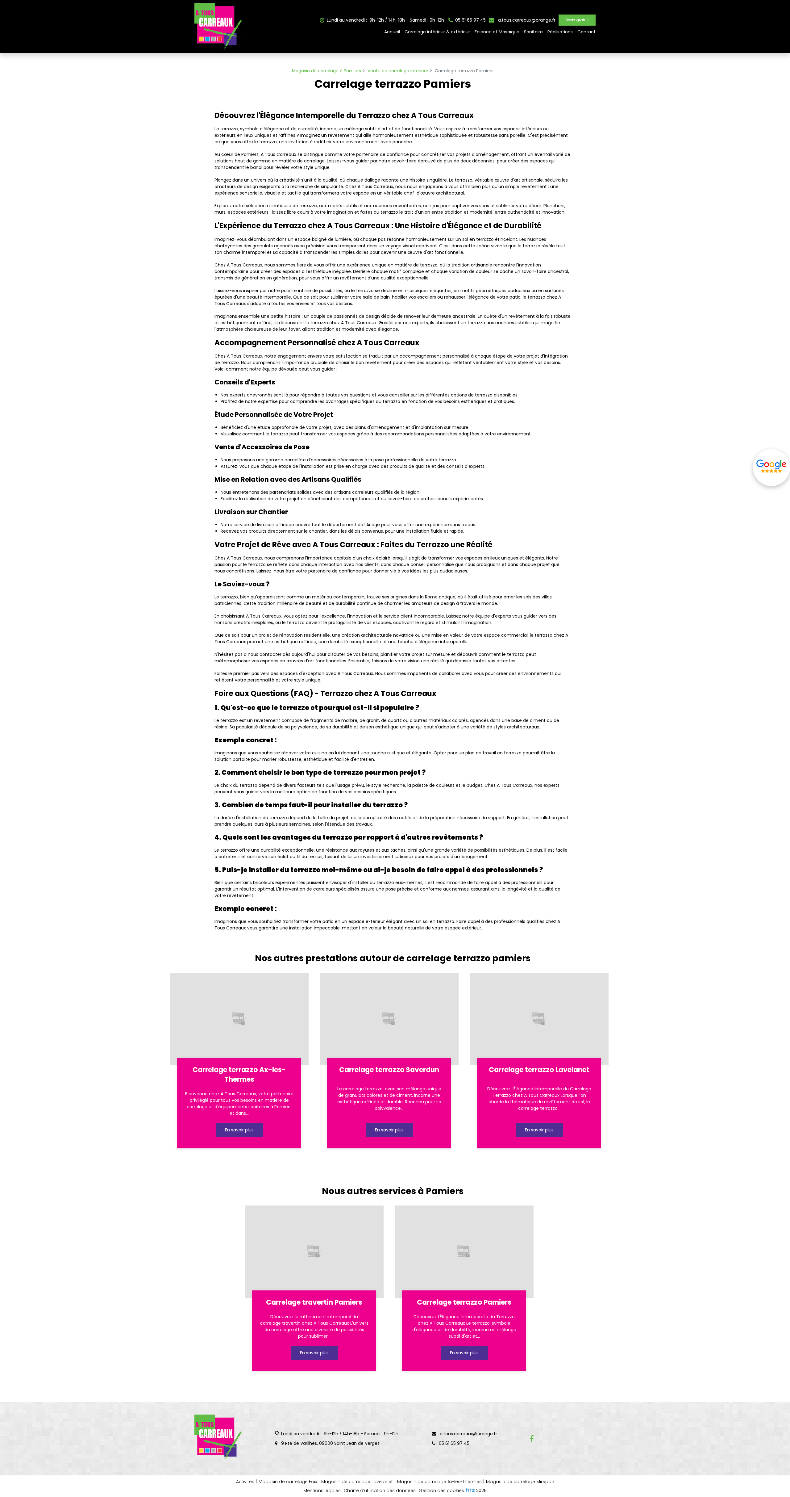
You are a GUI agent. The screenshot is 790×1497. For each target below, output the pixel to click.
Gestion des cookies (441, 1490)
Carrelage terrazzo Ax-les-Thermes (239, 1074)
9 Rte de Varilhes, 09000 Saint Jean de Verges (330, 1443)
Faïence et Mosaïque (497, 32)
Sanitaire (533, 32)
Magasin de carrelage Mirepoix (520, 1481)
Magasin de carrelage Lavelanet (357, 1481)
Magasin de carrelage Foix (288, 1481)
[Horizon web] (470, 1490)
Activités (245, 1481)
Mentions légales (322, 1490)
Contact (586, 32)
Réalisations (560, 32)
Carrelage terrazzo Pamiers (464, 1302)
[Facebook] (532, 1438)
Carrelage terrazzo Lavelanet (539, 1070)
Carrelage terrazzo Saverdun (389, 1070)
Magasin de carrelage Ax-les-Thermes (439, 1481)
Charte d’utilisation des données (380, 1490)
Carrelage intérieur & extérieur (437, 32)
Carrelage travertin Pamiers (314, 1302)
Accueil (392, 32)
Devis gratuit (577, 20)
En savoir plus (239, 1129)
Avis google (771, 467)
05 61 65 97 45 (453, 1443)
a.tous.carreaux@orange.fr (526, 20)
